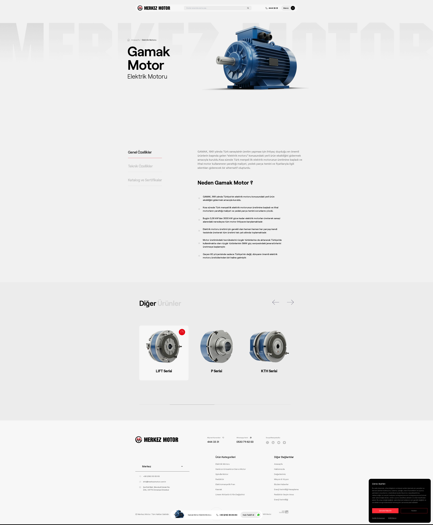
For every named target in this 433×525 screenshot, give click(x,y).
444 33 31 (273, 8)
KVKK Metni (266, 514)
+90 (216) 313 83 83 (228, 515)
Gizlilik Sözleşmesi (378, 518)
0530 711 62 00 (244, 441)
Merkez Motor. (144, 514)
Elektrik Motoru (149, 40)
